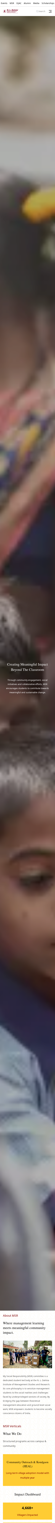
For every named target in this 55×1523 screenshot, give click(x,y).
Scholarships (48, 3)
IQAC (18, 3)
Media (36, 3)
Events (4, 3)
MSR (12, 3)
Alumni (27, 3)
